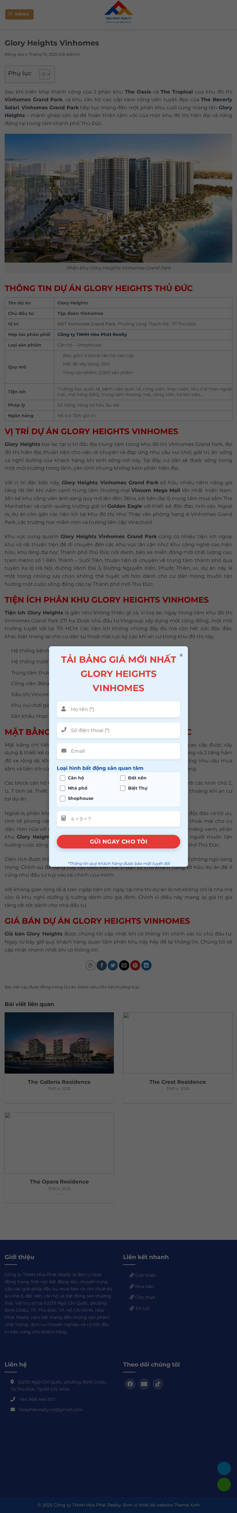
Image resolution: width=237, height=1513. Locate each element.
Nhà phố (77, 788)
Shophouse (81, 798)
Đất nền (137, 778)
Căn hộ (76, 778)
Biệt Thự (138, 788)
